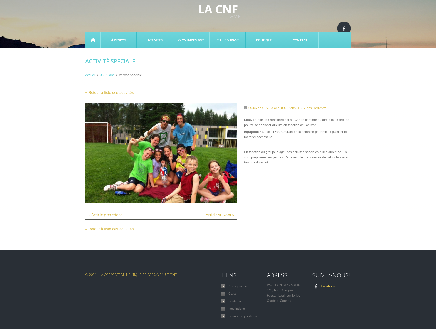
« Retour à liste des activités (109, 92)
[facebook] (344, 28)
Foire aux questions (242, 316)
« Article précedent (105, 214)
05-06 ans (107, 75)
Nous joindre (237, 286)
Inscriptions (236, 308)
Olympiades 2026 (191, 40)
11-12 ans (304, 108)
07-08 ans (272, 108)
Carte (232, 293)
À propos (118, 40)
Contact (300, 40)
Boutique (264, 40)
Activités (155, 40)
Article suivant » (220, 214)
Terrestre (320, 108)
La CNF (218, 9)
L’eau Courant (227, 40)
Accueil (92, 40)
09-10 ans (288, 108)
